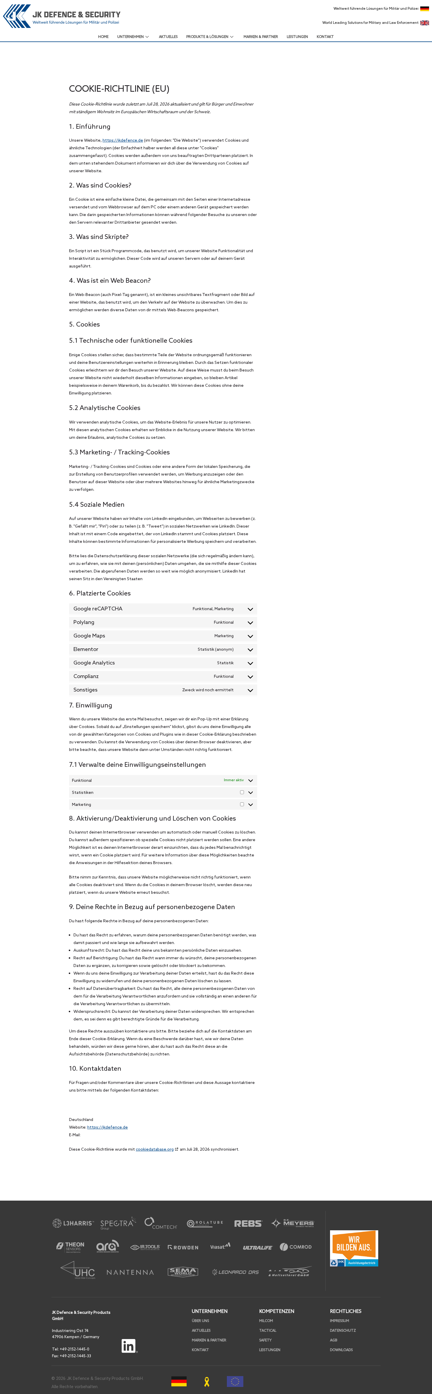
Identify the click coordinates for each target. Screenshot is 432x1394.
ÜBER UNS (200, 1320)
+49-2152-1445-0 (74, 1349)
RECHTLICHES (345, 1311)
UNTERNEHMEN (130, 36)
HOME (103, 36)
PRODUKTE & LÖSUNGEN (207, 36)
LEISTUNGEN (297, 36)
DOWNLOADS (341, 1350)
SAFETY (265, 1340)
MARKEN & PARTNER (261, 36)
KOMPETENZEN (276, 1311)
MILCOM (266, 1320)
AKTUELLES (168, 36)
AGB (333, 1340)
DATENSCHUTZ (343, 1330)
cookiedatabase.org (155, 1149)
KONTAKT (325, 36)
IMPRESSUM (339, 1320)
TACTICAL (267, 1330)
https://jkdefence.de (123, 140)
